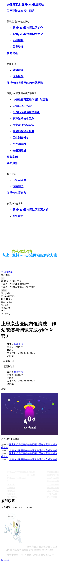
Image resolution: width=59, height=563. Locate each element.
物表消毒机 (19, 150)
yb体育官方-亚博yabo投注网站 (25, 4)
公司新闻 (18, 69)
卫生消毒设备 (21, 137)
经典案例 (12, 156)
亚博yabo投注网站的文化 (28, 34)
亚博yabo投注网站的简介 (28, 27)
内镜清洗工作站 (22, 105)
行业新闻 (18, 76)
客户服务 (12, 163)
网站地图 (5, 560)
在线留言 (18, 215)
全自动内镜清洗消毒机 (26, 112)
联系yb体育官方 (16, 192)
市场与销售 (19, 180)
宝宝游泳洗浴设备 (23, 124)
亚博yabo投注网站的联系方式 (30, 209)
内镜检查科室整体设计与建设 (30, 99)
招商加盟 (18, 186)
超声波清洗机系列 (23, 118)
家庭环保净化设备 (23, 131)
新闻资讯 (12, 53)
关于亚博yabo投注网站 (21, 10)
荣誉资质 (18, 46)
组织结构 (18, 40)
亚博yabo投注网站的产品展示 (25, 82)
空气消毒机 (19, 144)
